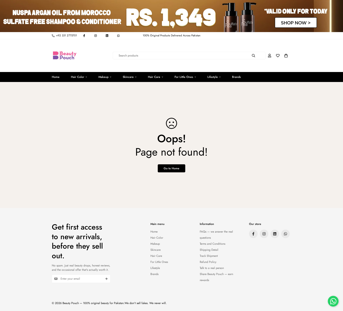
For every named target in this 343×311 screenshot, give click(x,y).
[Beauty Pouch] (65, 56)
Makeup (103, 77)
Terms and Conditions (212, 244)
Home (55, 77)
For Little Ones (184, 77)
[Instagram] (95, 35)
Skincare (128, 77)
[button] (286, 56)
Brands (236, 77)
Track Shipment (209, 256)
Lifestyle (212, 77)
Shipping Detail (209, 250)
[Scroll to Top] (336, 291)
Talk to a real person (212, 268)
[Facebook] (84, 35)
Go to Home (171, 168)
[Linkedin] (107, 35)
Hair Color (77, 77)
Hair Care (154, 77)
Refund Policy (208, 262)
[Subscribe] (106, 279)
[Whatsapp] (118, 35)
